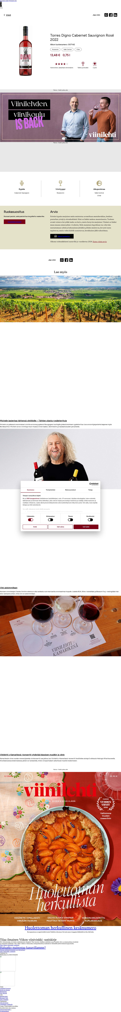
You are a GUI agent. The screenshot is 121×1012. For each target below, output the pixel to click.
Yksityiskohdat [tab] (50, 490)
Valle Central (99, 193)
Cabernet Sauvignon (21, 193)
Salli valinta (60, 527)
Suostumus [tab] (30, 490)
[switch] (50, 519)
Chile (99, 196)
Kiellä (35, 527)
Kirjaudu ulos (13, 1)
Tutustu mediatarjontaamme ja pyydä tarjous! (12, 950)
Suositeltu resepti (14, 222)
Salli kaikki (86, 527)
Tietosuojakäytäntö (5, 1009)
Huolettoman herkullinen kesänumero (60, 928)
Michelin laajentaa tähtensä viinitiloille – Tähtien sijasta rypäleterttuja (33, 420)
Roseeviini (60, 193)
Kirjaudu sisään (4, 1)
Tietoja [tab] (90, 490)
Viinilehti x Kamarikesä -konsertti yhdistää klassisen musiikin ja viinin (32, 754)
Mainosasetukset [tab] (70, 490)
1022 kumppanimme (33, 498)
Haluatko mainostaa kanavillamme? (23, 947)
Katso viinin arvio (100, 242)
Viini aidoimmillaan (8, 587)
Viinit (8, 15)
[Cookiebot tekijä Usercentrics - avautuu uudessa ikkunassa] (90, 484)
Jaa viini (96, 15)
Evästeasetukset (4, 1011)
